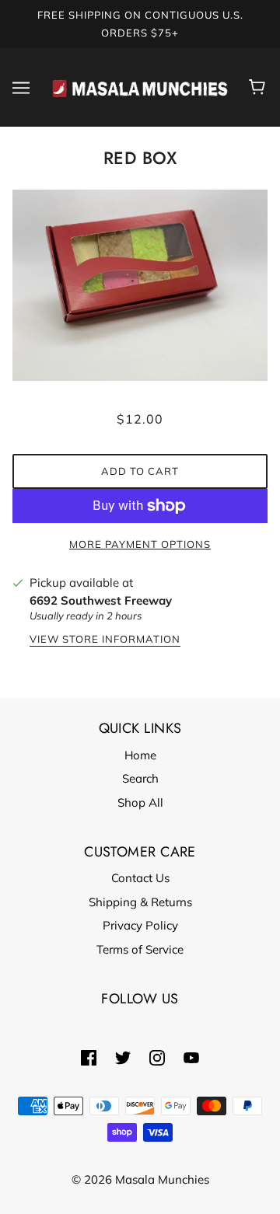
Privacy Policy (140, 925)
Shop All (140, 802)
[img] (89, 1057)
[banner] (140, 85)
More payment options (140, 544)
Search (140, 778)
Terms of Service (140, 949)
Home (140, 755)
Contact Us (140, 877)
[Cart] (259, 87)
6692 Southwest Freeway (101, 600)
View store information (105, 639)
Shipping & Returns (140, 902)
